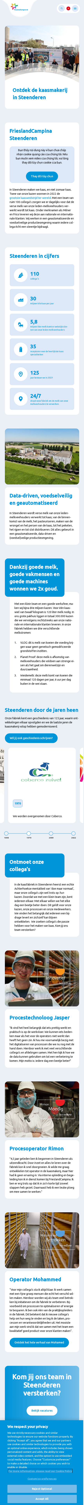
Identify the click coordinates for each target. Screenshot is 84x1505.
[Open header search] (61, 8)
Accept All (42, 1498)
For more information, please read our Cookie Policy (40, 1471)
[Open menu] (75, 8)
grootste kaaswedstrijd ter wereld (30, 197)
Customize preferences (42, 1478)
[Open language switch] (68, 8)
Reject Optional (42, 1488)
